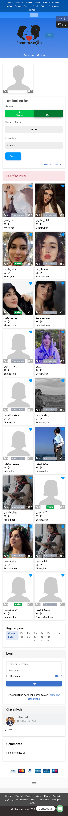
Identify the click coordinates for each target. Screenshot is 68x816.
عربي (6, 800)
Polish (35, 6)
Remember (16, 676)
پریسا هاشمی (43, 609)
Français (24, 800)
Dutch (43, 6)
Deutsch (9, 796)
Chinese (32, 10)
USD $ (62, 18)
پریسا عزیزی (42, 366)
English (29, 2)
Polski (33, 800)
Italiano (38, 796)
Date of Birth (13, 122)
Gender (9, 106)
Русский (56, 796)
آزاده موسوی (10, 366)
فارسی (15, 800)
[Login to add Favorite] (30, 186)
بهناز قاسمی (10, 512)
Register (30, 55)
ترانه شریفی (10, 609)
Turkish (46, 2)
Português (56, 800)
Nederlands (44, 800)
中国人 (33, 803)
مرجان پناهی (10, 317)
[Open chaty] (59, 808)
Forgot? (58, 676)
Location (10, 138)
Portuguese (54, 6)
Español (19, 796)
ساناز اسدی (42, 463)
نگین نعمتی (41, 512)
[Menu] (34, 15)
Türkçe (47, 796)
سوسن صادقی (11, 463)
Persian (18, 6)
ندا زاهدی (8, 220)
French (27, 6)
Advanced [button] (46, 164)
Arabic (9, 6)
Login (42, 55)
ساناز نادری (10, 269)
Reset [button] (58, 164)
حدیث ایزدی (42, 269)
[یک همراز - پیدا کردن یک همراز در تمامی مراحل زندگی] (29, 35)
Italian (37, 2)
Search (13, 156)
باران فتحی (41, 561)
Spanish (19, 2)
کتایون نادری (42, 220)
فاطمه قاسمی (11, 415)
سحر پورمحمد (43, 317)
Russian (55, 2)
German (9, 2)
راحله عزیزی (42, 415)
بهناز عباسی (10, 561)
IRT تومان (61, 24)
